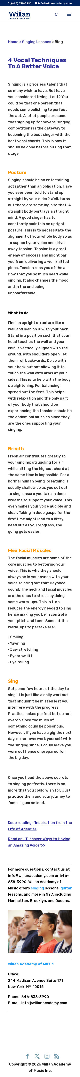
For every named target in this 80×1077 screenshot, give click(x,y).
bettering (46, 564)
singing (38, 888)
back (21, 367)
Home (13, 42)
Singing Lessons (36, 42)
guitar (66, 888)
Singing (15, 84)
